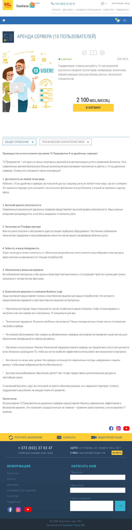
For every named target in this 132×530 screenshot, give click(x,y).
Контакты (13, 473)
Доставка (68, 10)
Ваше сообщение (80, 498)
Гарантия (108, 10)
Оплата (56, 10)
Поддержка (122, 10)
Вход (127, 3)
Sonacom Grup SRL (74, 525)
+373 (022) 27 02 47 (64, 3)
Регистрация (117, 3)
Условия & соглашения (88, 10)
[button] (25, 437)
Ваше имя (76, 472)
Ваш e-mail (77, 485)
